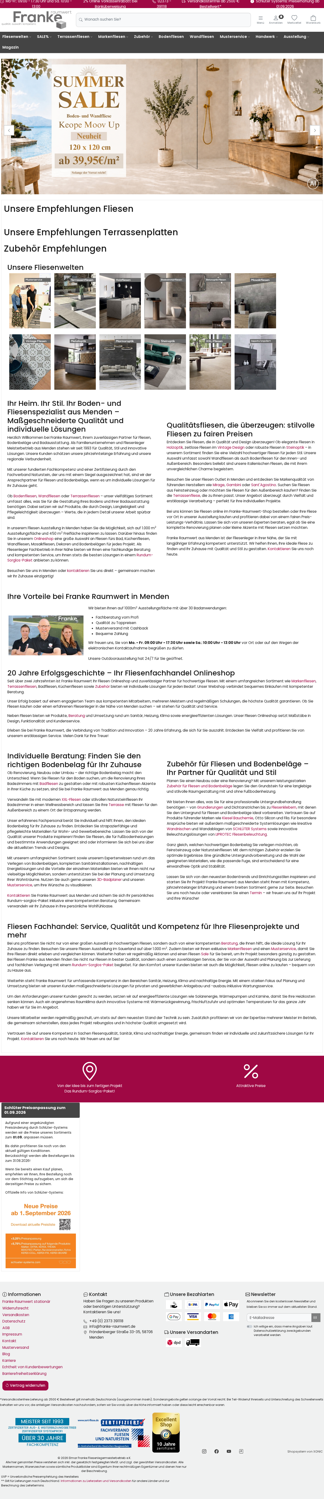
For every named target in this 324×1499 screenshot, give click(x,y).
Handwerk (265, 36)
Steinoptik (295, 447)
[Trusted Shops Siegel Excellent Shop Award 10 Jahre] (166, 1433)
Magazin (10, 47)
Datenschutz (13, 1321)
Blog (6, 1353)
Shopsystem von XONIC (305, 1451)
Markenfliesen (111, 36)
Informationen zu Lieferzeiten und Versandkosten (96, 1481)
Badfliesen (49, 783)
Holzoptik (175, 447)
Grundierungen (210, 807)
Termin (256, 892)
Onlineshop (44, 538)
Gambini (233, 484)
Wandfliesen (202, 36)
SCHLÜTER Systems (250, 828)
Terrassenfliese (186, 495)
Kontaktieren (279, 548)
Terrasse (116, 804)
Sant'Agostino (263, 484)
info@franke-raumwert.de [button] (112, 1326)
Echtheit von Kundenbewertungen (32, 1366)
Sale (205, 953)
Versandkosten (15, 1314)
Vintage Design (231, 447)
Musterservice (233, 36)
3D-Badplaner (109, 879)
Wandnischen (179, 828)
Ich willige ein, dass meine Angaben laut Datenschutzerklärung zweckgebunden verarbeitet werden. (283, 1330)
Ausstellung (295, 36)
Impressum (12, 1334)
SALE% (43, 36)
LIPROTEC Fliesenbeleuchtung (241, 834)
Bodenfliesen (171, 36)
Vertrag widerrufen (27, 1385)
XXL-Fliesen (71, 799)
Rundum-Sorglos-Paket (93, 964)
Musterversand (15, 1347)
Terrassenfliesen (73, 36)
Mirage (219, 484)
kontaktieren (78, 570)
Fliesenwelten (15, 36)
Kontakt (9, 1340)
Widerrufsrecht (15, 1308)
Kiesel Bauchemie (237, 817)
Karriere (9, 1360)
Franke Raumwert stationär (26, 1301)
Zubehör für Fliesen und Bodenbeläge (199, 785)
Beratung (77, 715)
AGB (6, 1327)
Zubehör (142, 36)
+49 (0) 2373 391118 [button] (106, 1320)
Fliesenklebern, (284, 807)
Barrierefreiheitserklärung (24, 1373)
